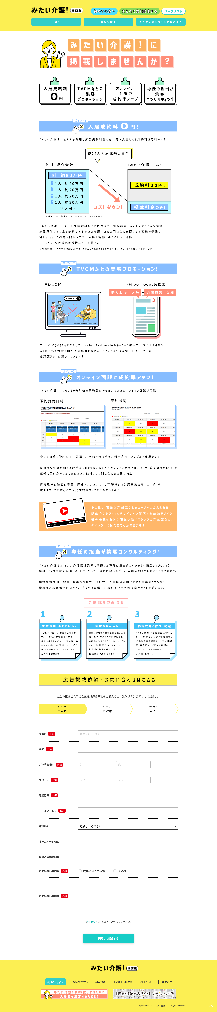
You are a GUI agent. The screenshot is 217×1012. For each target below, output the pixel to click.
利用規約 (92, 921)
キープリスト (173, 11)
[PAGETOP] (211, 1006)
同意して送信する (108, 938)
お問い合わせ (147, 982)
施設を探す (55, 981)
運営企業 (167, 982)
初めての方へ (80, 982)
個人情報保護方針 (122, 982)
